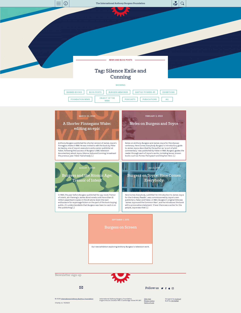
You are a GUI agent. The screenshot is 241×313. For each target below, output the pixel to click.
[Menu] (58, 3)
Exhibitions (168, 92)
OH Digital (175, 301)
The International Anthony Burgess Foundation (120, 3)
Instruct (178, 299)
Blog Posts (95, 92)
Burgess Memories (118, 92)
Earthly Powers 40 (145, 92)
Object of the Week (107, 99)
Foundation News (80, 99)
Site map (147, 299)
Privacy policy (149, 301)
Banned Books (74, 92)
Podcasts (130, 99)
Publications (150, 99)
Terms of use (149, 303)
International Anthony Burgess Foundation (77, 299)
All (167, 99)
